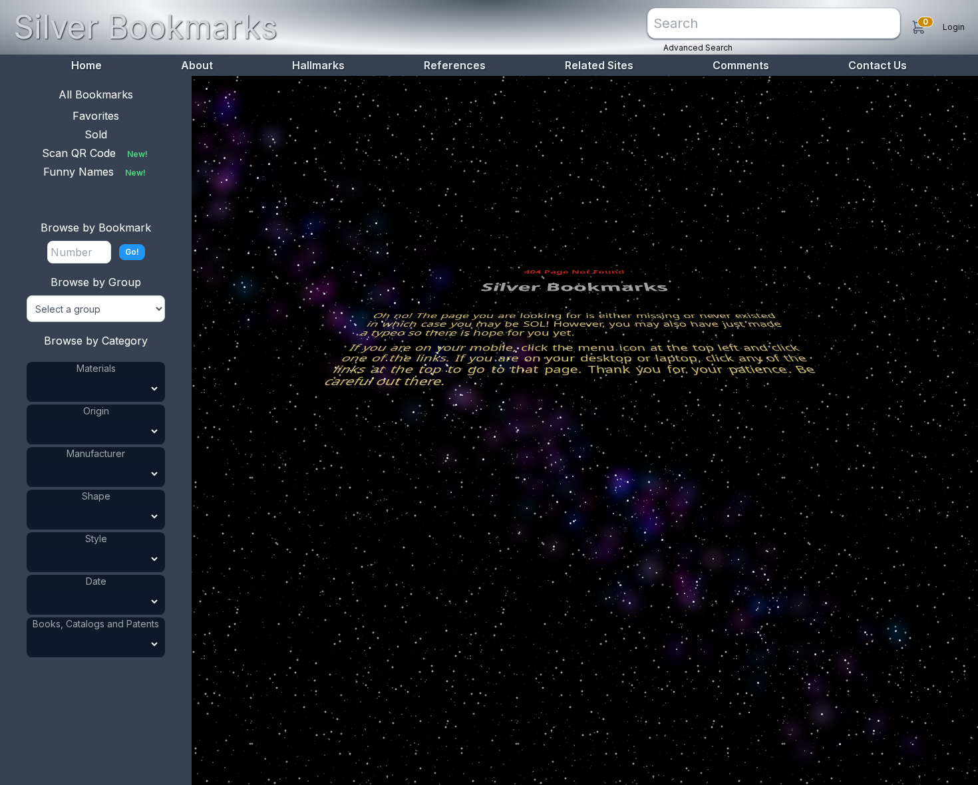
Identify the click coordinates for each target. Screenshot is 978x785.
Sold (95, 134)
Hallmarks (318, 65)
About (197, 65)
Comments (741, 65)
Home (86, 65)
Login (954, 27)
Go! (132, 252)
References (455, 65)
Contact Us (877, 65)
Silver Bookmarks (145, 27)
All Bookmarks (96, 94)
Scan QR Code (95, 153)
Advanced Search (698, 48)
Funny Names (94, 171)
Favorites (96, 115)
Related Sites (599, 65)
